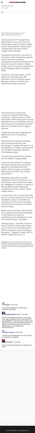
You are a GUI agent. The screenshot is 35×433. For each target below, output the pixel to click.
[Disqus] (17, 275)
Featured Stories (7, 6)
